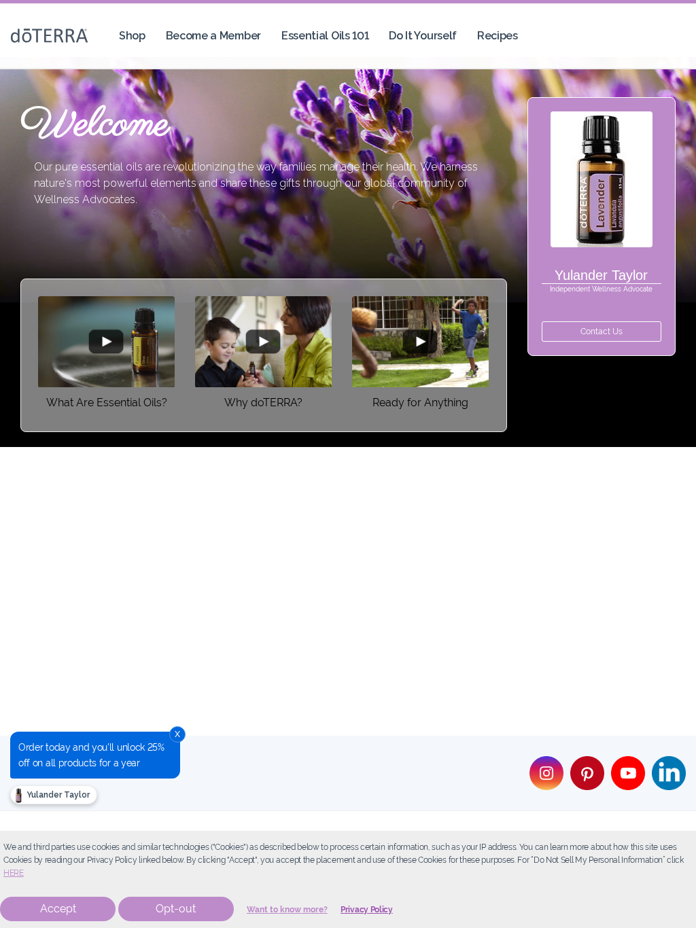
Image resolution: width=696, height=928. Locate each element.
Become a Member (213, 35)
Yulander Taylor (57, 795)
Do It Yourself (423, 35)
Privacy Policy (367, 909)
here (13, 873)
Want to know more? (287, 909)
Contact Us (601, 331)
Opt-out (176, 908)
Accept (58, 908)
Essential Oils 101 (324, 35)
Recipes (497, 35)
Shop (132, 35)
